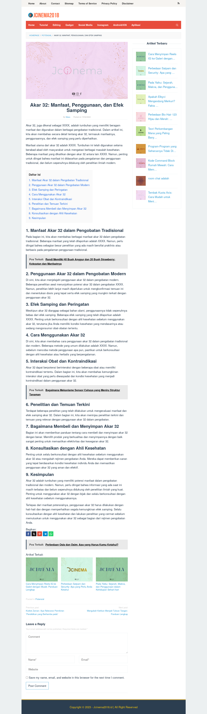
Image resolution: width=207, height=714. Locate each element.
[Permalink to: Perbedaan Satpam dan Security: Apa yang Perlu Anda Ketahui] (77, 569)
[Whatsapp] (51, 533)
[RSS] (178, 3)
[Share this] (28, 533)
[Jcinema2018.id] (43, 15)
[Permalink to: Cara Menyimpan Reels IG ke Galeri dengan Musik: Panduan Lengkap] (42, 569)
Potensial (39, 599)
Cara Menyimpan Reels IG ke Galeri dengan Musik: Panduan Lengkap (42, 586)
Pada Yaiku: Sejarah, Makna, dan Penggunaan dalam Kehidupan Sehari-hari (110, 586)
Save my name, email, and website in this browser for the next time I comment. (77, 677)
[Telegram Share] (45, 533)
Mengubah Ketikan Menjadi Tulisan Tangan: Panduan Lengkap (107, 611)
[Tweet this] (34, 533)
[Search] (177, 25)
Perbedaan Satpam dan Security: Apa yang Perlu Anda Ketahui (76, 586)
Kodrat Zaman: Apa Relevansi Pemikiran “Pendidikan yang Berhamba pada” (45, 611)
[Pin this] (39, 533)
